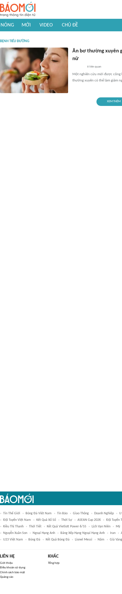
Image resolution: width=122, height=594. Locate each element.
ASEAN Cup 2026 (89, 520)
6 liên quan (94, 66)
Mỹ (118, 526)
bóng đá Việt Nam (39, 513)
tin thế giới (11, 513)
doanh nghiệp (104, 513)
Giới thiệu (6, 563)
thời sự (66, 520)
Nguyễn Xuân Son (15, 533)
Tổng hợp (54, 563)
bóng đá (34, 539)
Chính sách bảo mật (12, 572)
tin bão (62, 513)
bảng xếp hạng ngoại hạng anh (82, 533)
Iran (112, 533)
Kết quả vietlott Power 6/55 (66, 526)
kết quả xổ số (46, 520)
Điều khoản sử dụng (12, 567)
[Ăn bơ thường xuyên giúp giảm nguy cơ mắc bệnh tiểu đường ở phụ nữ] (34, 70)
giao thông (81, 513)
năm (101, 539)
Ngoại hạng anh (44, 533)
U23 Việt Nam (13, 539)
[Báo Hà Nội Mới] (78, 67)
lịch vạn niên (101, 526)
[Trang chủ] (17, 9)
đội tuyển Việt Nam (17, 520)
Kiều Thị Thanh (13, 526)
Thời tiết (35, 526)
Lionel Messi (83, 539)
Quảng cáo (6, 577)
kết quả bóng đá (58, 539)
